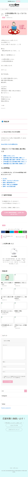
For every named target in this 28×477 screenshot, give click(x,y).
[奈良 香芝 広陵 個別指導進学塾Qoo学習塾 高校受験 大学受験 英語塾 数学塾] (14, 5)
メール (4, 366)
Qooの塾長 (14, 256)
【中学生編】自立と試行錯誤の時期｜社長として (15, 161)
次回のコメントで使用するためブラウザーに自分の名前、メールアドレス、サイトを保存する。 (14, 377)
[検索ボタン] (25, 5)
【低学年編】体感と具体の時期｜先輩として (14, 157)
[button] (3, 232)
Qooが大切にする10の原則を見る (9, 144)
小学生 (4, 17)
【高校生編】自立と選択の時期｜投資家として (14, 163)
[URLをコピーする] (25, 232)
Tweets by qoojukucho (6, 408)
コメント (5, 345)
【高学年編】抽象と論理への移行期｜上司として (15, 159)
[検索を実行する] (25, 391)
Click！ (18, 1)
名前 (4, 361)
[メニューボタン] (2, 5)
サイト (4, 371)
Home (11, 468)
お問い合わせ (15, 468)
